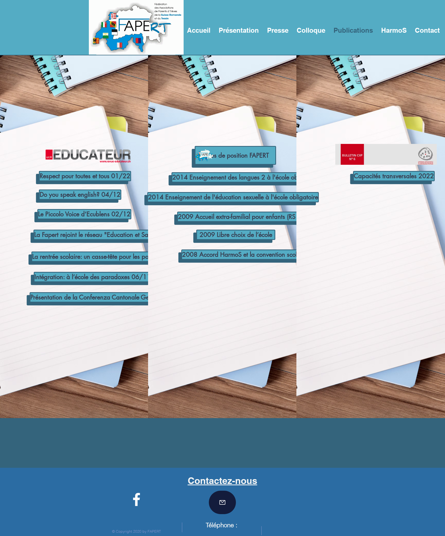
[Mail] (222, 502)
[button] (235, 155)
